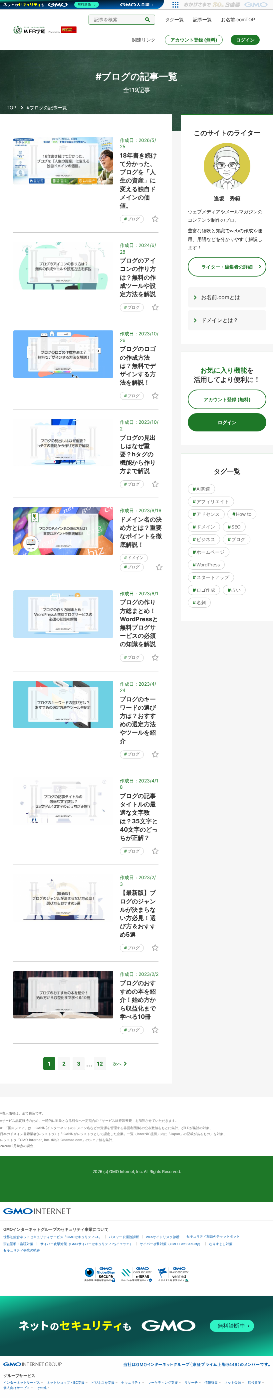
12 (100, 1063)
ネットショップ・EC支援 (66, 1382)
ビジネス (204, 539)
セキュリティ (131, 1382)
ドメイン (133, 557)
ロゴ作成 (204, 590)
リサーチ (191, 1382)
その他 (42, 1388)
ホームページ (208, 552)
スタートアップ (211, 577)
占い (234, 590)
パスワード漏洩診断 (124, 1237)
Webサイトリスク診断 (162, 1237)
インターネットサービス (21, 1382)
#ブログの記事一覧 (47, 107)
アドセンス (206, 514)
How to (241, 514)
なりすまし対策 (220, 1244)
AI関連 (201, 489)
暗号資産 (254, 1382)
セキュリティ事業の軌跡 (21, 1250)
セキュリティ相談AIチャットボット (213, 1236)
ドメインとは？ (219, 320)
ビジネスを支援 (103, 1382)
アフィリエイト (211, 501)
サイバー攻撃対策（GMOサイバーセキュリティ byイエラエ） (86, 1244)
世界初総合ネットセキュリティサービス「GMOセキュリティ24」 (52, 1237)
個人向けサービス (16, 1388)
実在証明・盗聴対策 (18, 1244)
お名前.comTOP (238, 19)
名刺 (199, 602)
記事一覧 (202, 19)
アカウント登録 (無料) (193, 40)
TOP (11, 107)
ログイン (245, 40)
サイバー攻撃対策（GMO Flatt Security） (171, 1244)
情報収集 (211, 1382)
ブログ (131, 218)
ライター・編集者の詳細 (227, 267)
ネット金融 (232, 1382)
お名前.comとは (220, 297)
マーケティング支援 (163, 1382)
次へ (117, 1064)
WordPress (206, 564)
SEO (234, 526)
